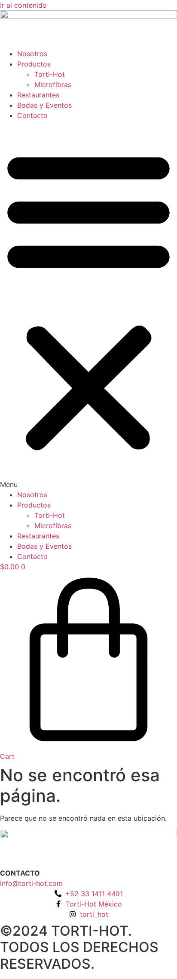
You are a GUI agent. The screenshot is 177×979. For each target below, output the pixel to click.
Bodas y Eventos (44, 105)
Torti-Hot (49, 74)
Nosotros (32, 53)
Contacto (32, 115)
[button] (88, 305)
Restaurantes (38, 95)
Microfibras (52, 84)
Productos (34, 64)
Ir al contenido (23, 5)
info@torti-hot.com (31, 883)
